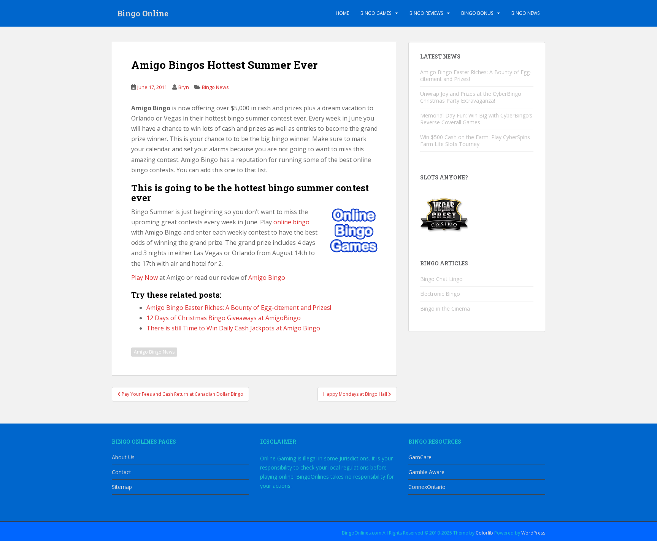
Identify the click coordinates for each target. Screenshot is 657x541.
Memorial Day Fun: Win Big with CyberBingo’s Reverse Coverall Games (476, 119)
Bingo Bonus (477, 13)
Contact (121, 472)
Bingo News (525, 13)
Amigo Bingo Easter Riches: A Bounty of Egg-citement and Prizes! (238, 307)
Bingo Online (142, 13)
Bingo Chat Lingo (441, 278)
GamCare (420, 457)
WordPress (533, 533)
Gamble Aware (426, 472)
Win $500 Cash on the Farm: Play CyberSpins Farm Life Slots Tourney (475, 140)
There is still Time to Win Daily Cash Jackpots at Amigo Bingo (233, 328)
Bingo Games (375, 13)
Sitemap (122, 486)
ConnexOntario (427, 486)
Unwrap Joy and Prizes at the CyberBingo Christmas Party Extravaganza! (470, 97)
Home (342, 13)
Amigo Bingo (266, 277)
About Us (123, 457)
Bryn (183, 87)
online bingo (291, 222)
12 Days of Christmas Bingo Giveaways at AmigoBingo (223, 318)
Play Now (144, 277)
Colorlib (484, 533)
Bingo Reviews (426, 13)
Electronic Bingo (440, 293)
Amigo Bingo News (154, 352)
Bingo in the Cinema (445, 308)
